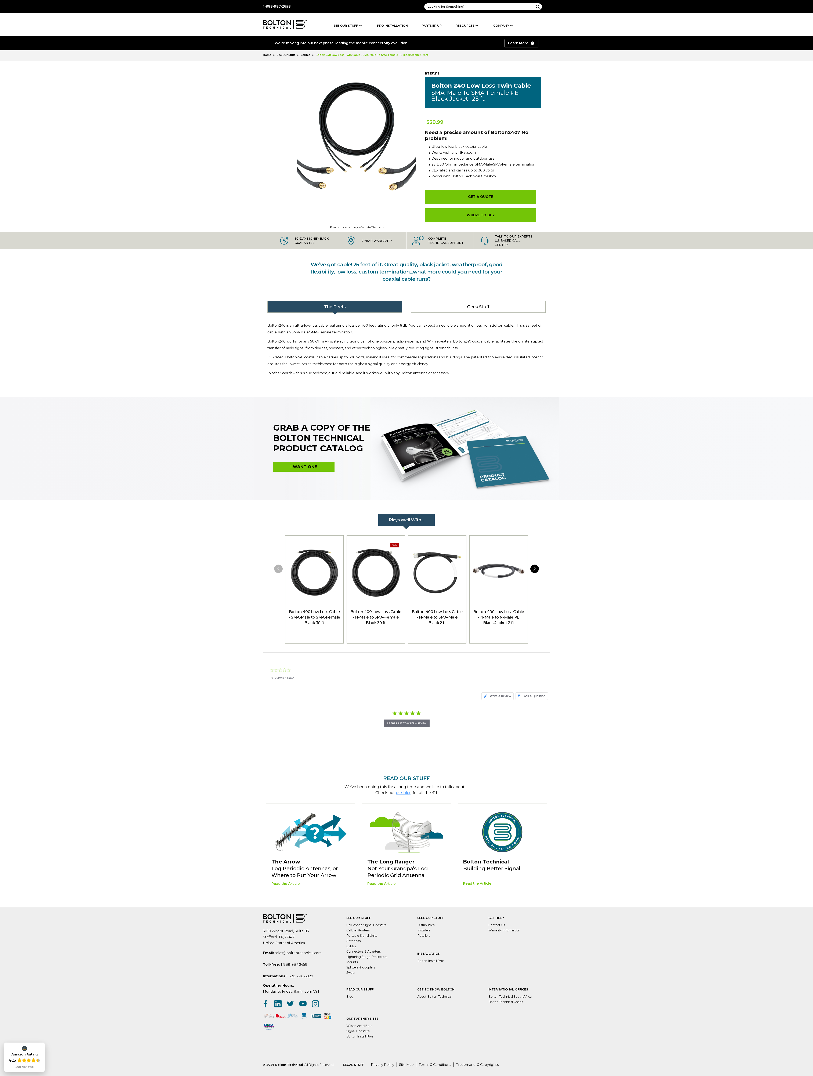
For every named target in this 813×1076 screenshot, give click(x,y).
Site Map (406, 1065)
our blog (404, 792)
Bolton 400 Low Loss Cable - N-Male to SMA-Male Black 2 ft (437, 617)
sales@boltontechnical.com (298, 953)
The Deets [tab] (335, 306)
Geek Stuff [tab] (478, 306)
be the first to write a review (406, 723)
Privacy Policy (382, 1065)
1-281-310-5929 (300, 976)
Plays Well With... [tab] (406, 519)
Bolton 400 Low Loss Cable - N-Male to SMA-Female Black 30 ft (375, 617)
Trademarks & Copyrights (477, 1065)
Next (534, 569)
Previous (278, 569)
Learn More (518, 43)
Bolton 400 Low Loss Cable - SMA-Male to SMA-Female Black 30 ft (314, 617)
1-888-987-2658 (277, 6)
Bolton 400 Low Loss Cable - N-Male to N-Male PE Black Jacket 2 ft (498, 617)
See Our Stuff (345, 26)
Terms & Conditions (435, 1065)
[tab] (497, 696)
